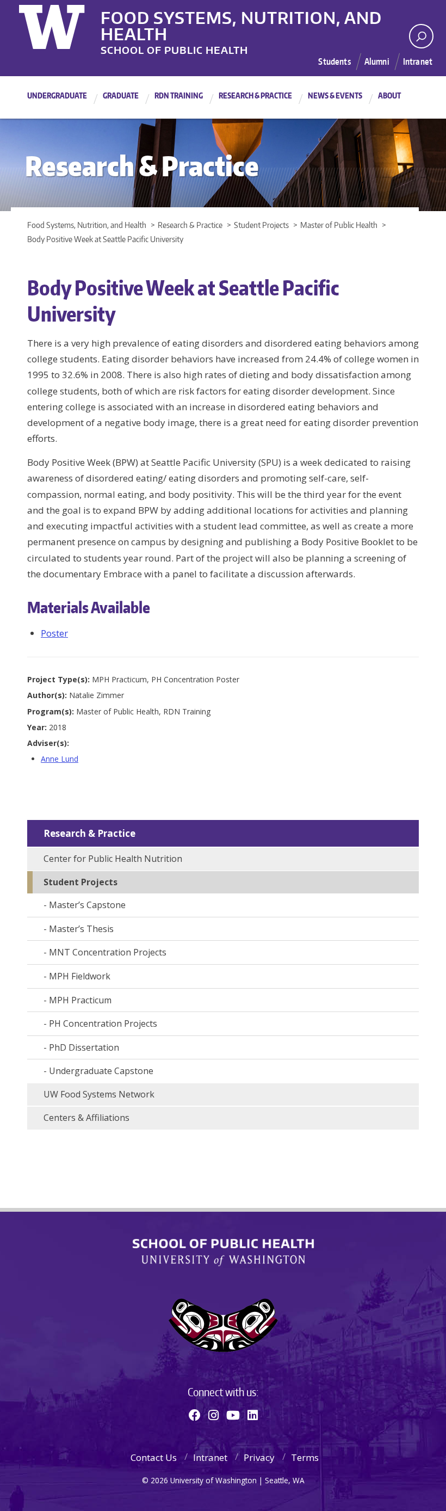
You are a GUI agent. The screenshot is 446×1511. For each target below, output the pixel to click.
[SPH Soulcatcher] (223, 1325)
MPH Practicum (80, 1000)
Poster (54, 633)
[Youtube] (233, 1415)
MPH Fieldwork (79, 976)
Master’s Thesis (81, 929)
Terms (305, 1457)
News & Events (335, 95)
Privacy (259, 1457)
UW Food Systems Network (99, 1094)
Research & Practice (255, 95)
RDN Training (178, 95)
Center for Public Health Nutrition (113, 859)
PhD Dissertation (84, 1047)
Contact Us (154, 1457)
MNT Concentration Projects (107, 952)
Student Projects (80, 882)
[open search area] (421, 36)
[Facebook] (195, 1415)
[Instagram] (213, 1415)
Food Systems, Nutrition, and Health (241, 15)
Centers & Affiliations (86, 1118)
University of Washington (63, 24)
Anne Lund (59, 759)
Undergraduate (57, 95)
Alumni (376, 61)
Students (334, 61)
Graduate (121, 95)
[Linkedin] (252, 1415)
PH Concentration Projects (103, 1023)
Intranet (417, 61)
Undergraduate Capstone (101, 1071)
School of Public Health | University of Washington (223, 1252)
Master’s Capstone (87, 905)
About (389, 95)
